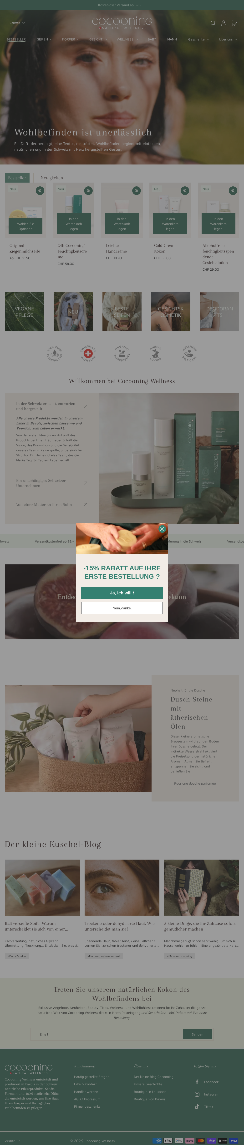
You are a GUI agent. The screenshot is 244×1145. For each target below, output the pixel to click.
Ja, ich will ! (122, 593)
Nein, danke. (122, 608)
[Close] (162, 529)
